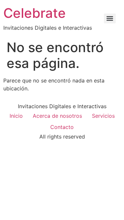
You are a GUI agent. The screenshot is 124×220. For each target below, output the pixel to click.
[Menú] (110, 18)
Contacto (62, 127)
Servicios (103, 115)
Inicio (16, 115)
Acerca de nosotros (57, 115)
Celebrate (34, 13)
